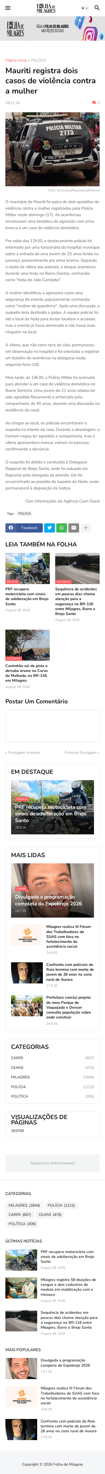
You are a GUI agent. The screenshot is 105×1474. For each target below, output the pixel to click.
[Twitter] (49, 528)
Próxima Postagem (81, 752)
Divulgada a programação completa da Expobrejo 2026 (65, 1363)
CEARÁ (52, 1067)
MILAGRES (52, 1077)
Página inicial (16, 61)
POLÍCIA (38, 61)
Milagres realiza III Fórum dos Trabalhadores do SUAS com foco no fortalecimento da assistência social (68, 936)
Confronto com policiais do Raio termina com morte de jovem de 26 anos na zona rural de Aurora (70, 972)
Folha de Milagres (68, 1464)
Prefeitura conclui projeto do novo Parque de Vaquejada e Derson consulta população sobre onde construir (68, 1007)
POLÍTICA (52, 1096)
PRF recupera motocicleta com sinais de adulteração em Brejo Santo (26, 597)
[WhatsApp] (61, 528)
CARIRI (52, 1057)
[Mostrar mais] (85, 528)
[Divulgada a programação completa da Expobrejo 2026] (21, 1368)
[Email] (73, 528)
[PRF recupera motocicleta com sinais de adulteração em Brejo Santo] (21, 1260)
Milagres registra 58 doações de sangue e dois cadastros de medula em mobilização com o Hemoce (68, 1287)
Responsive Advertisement (52, 1163)
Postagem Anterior (24, 752)
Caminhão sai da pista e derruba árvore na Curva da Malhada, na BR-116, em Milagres (26, 673)
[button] (7, 8)
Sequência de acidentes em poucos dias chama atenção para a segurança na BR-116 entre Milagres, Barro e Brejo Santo (76, 601)
